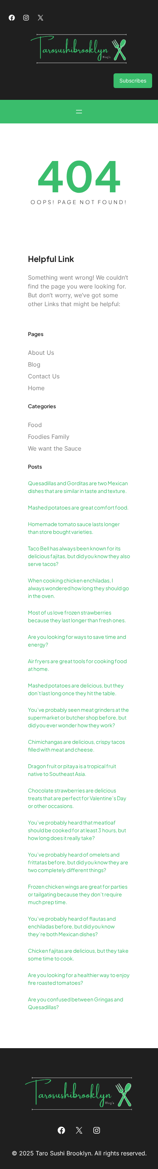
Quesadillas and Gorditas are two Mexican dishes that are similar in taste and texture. (78, 487)
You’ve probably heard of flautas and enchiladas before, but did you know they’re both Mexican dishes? (72, 926)
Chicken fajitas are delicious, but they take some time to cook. (78, 954)
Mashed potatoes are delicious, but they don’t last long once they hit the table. (76, 689)
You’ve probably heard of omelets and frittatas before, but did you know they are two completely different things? (78, 862)
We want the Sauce (54, 448)
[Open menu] (79, 111)
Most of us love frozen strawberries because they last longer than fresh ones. (77, 616)
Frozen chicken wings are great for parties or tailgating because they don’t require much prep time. (78, 894)
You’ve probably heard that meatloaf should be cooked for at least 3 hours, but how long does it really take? (77, 830)
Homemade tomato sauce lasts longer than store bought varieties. (74, 528)
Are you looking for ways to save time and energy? (77, 640)
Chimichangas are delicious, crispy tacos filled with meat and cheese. (76, 745)
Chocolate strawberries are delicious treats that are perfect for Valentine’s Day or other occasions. (77, 798)
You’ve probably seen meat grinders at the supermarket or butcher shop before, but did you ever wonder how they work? (78, 717)
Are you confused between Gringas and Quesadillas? (75, 1003)
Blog (34, 364)
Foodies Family (48, 436)
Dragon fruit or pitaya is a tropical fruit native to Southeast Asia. (72, 770)
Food (35, 424)
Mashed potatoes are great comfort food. (78, 507)
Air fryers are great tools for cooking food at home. (77, 665)
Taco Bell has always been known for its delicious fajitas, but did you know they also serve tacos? (79, 556)
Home (36, 388)
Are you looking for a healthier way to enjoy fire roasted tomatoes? (79, 979)
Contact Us (44, 376)
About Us (41, 352)
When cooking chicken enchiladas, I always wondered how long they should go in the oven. (78, 588)
